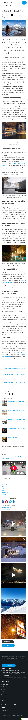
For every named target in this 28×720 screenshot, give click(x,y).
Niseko (3, 59)
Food (3, 488)
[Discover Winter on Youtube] (9, 394)
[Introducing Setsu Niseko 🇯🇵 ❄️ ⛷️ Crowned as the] (13, 549)
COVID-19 (4, 484)
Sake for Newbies (7, 678)
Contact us (5, 360)
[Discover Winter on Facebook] (2, 394)
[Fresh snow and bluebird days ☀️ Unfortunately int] (13, 600)
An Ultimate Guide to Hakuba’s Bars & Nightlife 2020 (14, 677)
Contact (3, 702)
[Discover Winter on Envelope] (15, 704)
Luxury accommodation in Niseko (16, 368)
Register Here (8, 665)
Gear (3, 490)
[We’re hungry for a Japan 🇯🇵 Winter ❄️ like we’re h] (13, 626)
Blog (3, 700)
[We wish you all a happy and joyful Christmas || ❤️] (13, 575)
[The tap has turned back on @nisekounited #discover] (13, 523)
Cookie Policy (5, 710)
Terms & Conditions (6, 709)
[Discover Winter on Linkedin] (13, 394)
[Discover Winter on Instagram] (5, 394)
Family (3, 486)
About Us (4, 698)
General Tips (6, 15)
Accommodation (6, 481)
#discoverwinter (6, 509)
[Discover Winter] (7, 3)
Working (4, 494)
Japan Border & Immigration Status (11, 670)
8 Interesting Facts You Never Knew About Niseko (14, 672)
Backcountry (5, 483)
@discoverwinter (6, 507)
